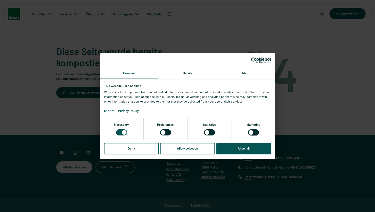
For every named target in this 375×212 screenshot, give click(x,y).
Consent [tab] (129, 73)
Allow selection (187, 148)
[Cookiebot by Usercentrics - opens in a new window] (254, 60)
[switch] (165, 132)
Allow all (244, 148)
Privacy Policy (128, 111)
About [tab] (246, 73)
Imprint (111, 111)
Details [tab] (187, 73)
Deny (131, 148)
